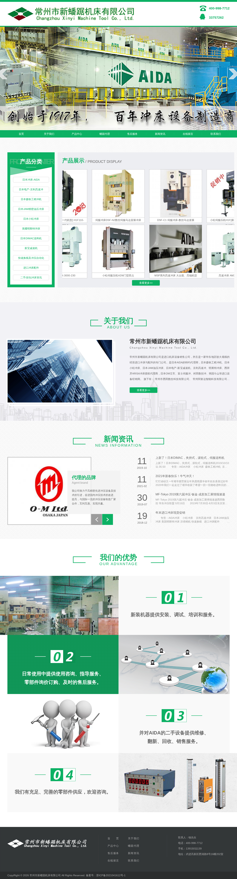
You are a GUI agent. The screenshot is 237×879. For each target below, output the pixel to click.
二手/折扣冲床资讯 (31, 277)
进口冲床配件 (31, 267)
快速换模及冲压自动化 (31, 257)
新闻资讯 (160, 133)
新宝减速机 (31, 248)
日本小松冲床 (31, 218)
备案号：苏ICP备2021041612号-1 (106, 875)
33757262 (216, 17)
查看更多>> (146, 282)
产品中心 (77, 133)
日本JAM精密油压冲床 (31, 209)
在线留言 (188, 133)
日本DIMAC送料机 (31, 238)
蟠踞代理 (104, 133)
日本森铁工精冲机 (31, 199)
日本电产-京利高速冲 (31, 189)
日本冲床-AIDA (31, 179)
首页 (21, 133)
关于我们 (49, 133)
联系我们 (216, 133)
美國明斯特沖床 (31, 228)
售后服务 (132, 133)
